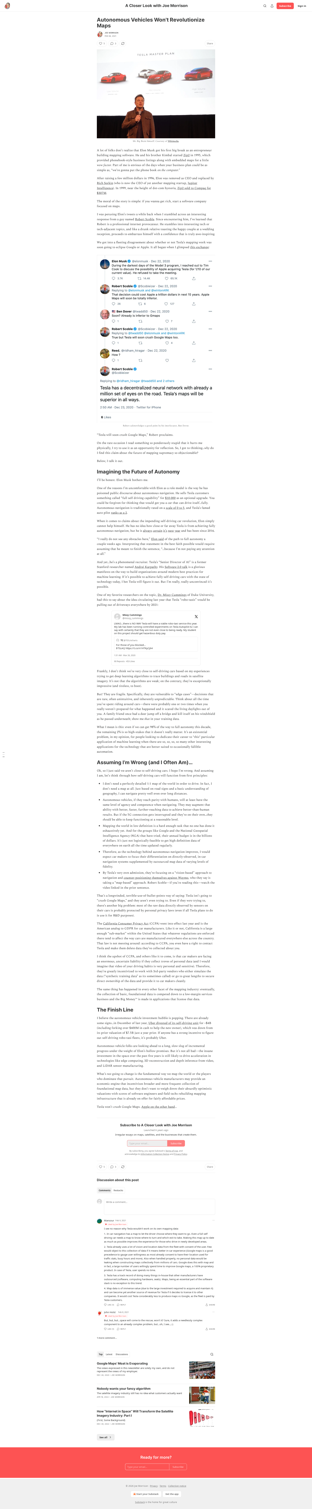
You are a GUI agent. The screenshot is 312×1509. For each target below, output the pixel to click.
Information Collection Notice (155, 1154)
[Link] (92, 471)
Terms (163, 1485)
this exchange (199, 247)
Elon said (157, 539)
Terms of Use (171, 1150)
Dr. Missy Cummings (172, 595)
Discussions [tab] (122, 1354)
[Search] (265, 6)
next (171, 530)
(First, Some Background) (111, 1420)
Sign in (302, 5)
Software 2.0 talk (176, 567)
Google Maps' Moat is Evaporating (122, 1363)
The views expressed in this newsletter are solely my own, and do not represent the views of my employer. (135, 1369)
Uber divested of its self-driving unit (173, 1023)
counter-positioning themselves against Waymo (156, 878)
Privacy (154, 1485)
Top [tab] (101, 1354)
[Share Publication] (272, 6)
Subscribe (285, 5)
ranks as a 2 (119, 512)
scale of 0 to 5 (175, 508)
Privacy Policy (180, 1154)
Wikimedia (173, 141)
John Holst (110, 1312)
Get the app (172, 1494)
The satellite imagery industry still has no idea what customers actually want (139, 1393)
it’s (165, 530)
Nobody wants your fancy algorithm (123, 1389)
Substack (140, 1502)
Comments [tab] (104, 1190)
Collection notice (177, 1485)
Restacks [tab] (118, 1190)
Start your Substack (147, 1494)
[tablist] (111, 1190)
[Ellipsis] (213, 1220)
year (177, 530)
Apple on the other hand (158, 1107)
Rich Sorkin (105, 183)
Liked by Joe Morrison (117, 1224)
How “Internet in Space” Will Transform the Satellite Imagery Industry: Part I (135, 1413)
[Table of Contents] (3, 754)
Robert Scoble (144, 219)
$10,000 (170, 498)
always (147, 530)
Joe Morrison (111, 33)
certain (157, 530)
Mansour (109, 1220)
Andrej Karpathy (146, 567)
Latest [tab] (109, 1354)
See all (103, 1437)
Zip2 (186, 155)
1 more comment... (107, 1337)
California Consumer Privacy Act (126, 923)
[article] (156, 1371)
